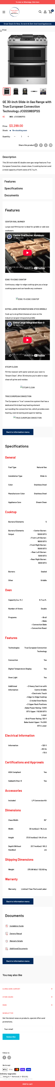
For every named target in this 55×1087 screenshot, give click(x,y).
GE (4, 117)
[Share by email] (50, 145)
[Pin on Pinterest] (41, 145)
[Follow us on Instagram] (9, 1057)
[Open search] (40, 11)
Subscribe (11, 1036)
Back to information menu (18, 432)
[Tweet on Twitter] (46, 145)
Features (10, 181)
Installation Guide (16, 926)
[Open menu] (4, 12)
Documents (11, 195)
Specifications (13, 188)
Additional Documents (18, 948)
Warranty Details (16, 941)
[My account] (45, 11)
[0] (50, 11)
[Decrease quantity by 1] (14, 136)
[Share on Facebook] (36, 145)
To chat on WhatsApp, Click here (27, 2)
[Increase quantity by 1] (28, 136)
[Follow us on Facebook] (4, 1057)
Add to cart (27, 1084)
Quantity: (6, 136)
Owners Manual (15, 933)
